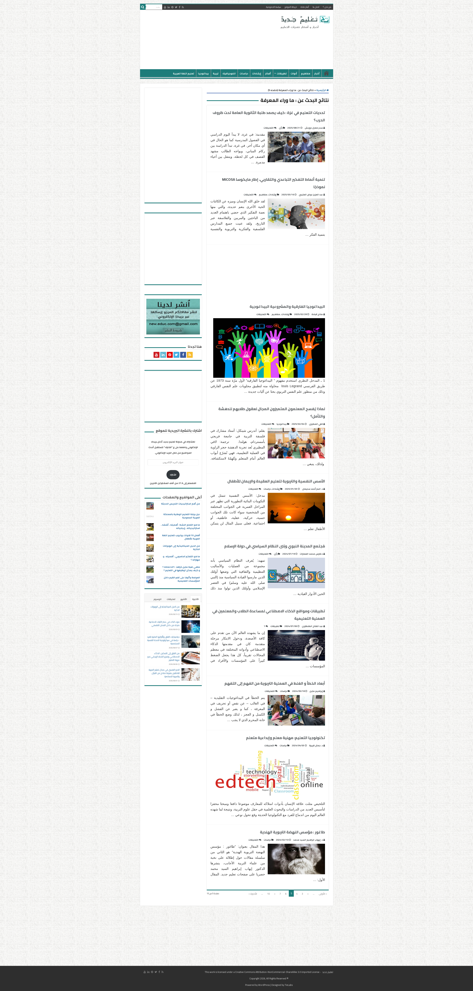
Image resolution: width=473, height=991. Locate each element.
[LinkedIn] (168, 7)
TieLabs (289, 985)
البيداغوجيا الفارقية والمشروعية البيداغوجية (287, 306)
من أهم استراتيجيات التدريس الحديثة (180, 504)
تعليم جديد (327, 972)
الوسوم (157, 599)
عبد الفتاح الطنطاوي (312, 626)
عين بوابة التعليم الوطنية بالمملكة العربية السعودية (181, 516)
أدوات (294, 73)
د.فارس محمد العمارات (311, 554)
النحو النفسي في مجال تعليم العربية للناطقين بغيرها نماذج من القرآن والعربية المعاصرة (164, 673)
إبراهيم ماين (316, 691)
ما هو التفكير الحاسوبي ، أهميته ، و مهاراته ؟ (181, 558)
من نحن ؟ (327, 7)
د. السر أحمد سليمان (312, 489)
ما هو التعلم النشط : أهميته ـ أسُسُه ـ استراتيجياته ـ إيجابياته (180, 526)
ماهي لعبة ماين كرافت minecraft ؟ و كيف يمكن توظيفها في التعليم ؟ (181, 568)
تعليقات (171, 599)
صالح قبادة (317, 314)
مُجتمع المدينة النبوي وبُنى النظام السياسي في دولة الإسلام (274, 546)
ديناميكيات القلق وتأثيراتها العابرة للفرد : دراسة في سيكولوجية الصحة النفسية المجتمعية (163, 640)
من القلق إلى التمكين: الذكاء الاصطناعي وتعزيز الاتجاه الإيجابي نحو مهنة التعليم (163, 656)
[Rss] (182, 7)
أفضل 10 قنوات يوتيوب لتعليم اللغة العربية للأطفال (181, 537)
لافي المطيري (316, 424)
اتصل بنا (316, 7)
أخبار (316, 73)
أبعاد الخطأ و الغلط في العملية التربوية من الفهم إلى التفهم (274, 683)
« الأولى (323, 893)
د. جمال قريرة (316, 745)
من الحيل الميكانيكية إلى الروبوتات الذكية (181, 547)
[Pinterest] (172, 7)
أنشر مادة (305, 7)
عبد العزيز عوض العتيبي (311, 194)
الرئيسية (326, 73)
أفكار (268, 73)
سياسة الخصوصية (273, 7)
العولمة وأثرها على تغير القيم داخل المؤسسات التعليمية (182, 579)
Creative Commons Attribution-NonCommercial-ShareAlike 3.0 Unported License (277, 972)
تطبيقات (282, 73)
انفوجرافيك (229, 73)
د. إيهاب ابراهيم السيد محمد (308, 840)
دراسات (244, 73)
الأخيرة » (253, 893)
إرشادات (256, 73)
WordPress (264, 985)
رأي (280, 128)
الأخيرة (195, 599)
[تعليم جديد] (304, 22)
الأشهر (184, 599)
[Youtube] (165, 7)
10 (268, 893)
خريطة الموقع (291, 7)
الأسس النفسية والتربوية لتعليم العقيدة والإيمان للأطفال (276, 481)
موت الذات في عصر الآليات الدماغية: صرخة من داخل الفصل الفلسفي (164, 623)
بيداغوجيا (203, 73)
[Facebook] (179, 7)
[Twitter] (176, 7)
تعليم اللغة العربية (183, 73)
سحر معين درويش (314, 128)
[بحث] (143, 7)
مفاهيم (305, 73)
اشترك (173, 474)
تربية (215, 73)
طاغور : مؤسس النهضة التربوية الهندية (292, 832)
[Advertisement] (210, 39)
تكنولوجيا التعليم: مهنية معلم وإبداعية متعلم (285, 737)
